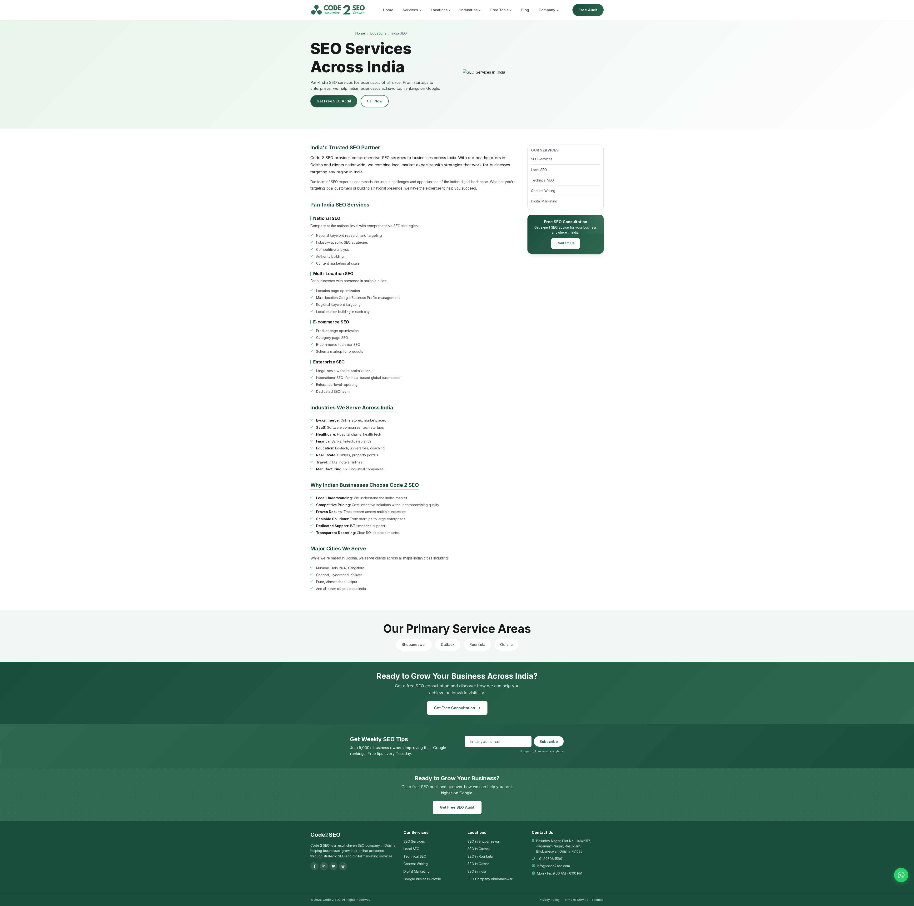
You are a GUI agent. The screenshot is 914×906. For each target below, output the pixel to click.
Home (388, 10)
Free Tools (499, 10)
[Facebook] (314, 866)
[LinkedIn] (324, 866)
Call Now (374, 101)
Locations (439, 10)
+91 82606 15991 (550, 859)
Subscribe (549, 741)
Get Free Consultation (454, 707)
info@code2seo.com (553, 866)
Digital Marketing (544, 201)
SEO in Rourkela (480, 856)
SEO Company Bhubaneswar (489, 879)
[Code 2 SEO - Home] (337, 10)
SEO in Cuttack (479, 849)
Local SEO (539, 170)
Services (410, 10)
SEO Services (541, 159)
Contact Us (565, 243)
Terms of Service (575, 899)
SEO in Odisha (478, 864)
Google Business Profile (422, 879)
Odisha (506, 644)
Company (547, 10)
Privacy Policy (549, 899)
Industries (468, 10)
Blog (525, 10)
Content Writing (543, 191)
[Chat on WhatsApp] (901, 875)
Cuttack (448, 644)
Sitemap (598, 899)
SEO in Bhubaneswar (483, 841)
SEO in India (476, 871)
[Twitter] (333, 866)
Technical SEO (542, 180)
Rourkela (477, 644)
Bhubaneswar (414, 644)
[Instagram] (343, 866)
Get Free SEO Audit (334, 101)
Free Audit (588, 10)
